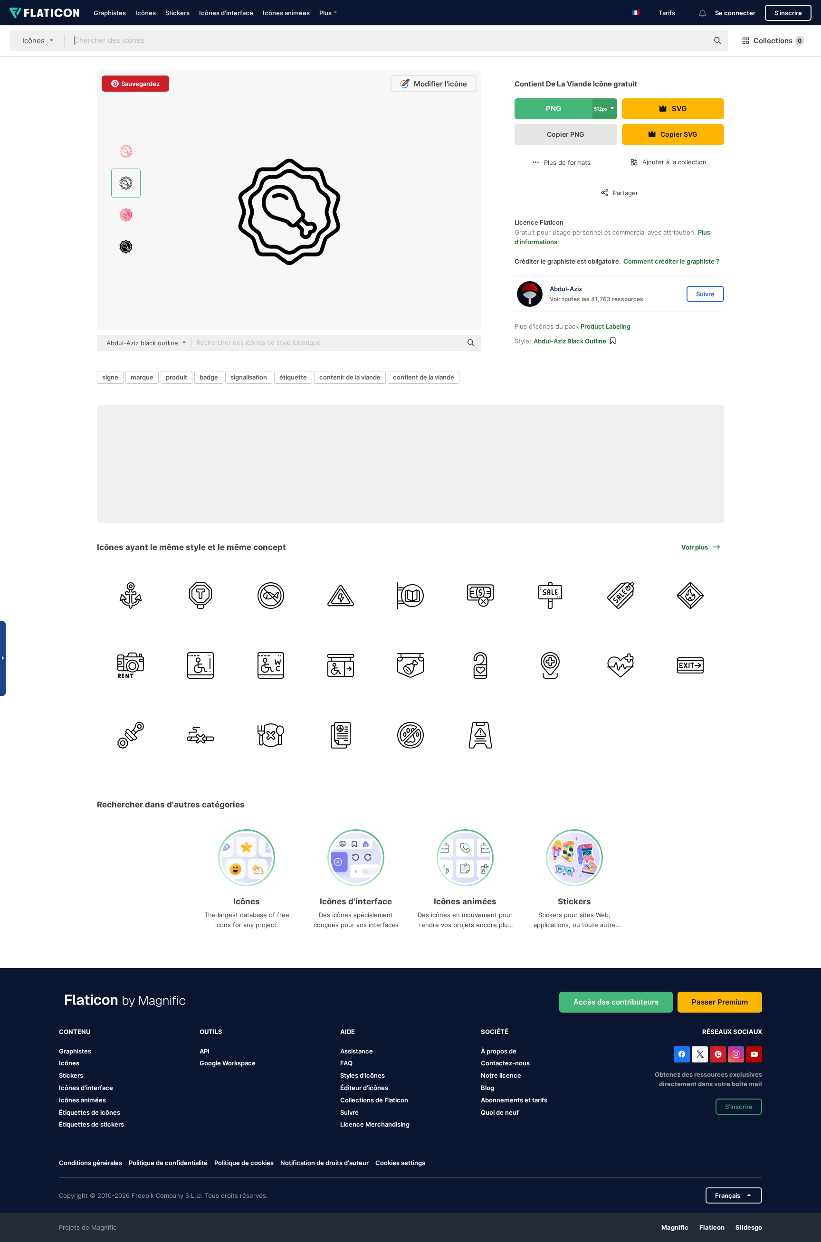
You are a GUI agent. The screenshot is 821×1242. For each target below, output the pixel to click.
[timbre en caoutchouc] (130, 735)
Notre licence (501, 1075)
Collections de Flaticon (374, 1100)
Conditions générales (90, 1162)
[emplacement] (550, 665)
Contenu (74, 1031)
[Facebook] (682, 1054)
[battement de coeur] (620, 665)
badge (209, 377)
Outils (211, 1031)
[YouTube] (754, 1054)
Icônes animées (286, 13)
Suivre (349, 1112)
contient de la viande (423, 377)
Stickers (177, 13)
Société (494, 1031)
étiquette (293, 377)
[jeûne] (270, 735)
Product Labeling (605, 326)
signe (110, 377)
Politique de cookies (244, 1162)
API (205, 1051)
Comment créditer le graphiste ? (671, 261)
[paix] (340, 735)
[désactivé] (340, 665)
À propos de (498, 1051)
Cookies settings (400, 1162)
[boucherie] (410, 665)
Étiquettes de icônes (89, 1112)
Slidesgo (748, 1227)
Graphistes (110, 13)
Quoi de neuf (500, 1112)
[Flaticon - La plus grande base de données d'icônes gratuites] (44, 13)
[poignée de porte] (480, 665)
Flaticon (712, 1227)
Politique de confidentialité (168, 1162)
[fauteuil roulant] (200, 665)
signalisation (248, 377)
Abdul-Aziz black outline (570, 341)
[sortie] (690, 665)
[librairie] (410, 595)
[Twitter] (700, 1054)
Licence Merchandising (375, 1124)
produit (176, 377)
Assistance (356, 1051)
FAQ (346, 1063)
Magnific (674, 1227)
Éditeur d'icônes (364, 1087)
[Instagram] (736, 1054)
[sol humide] (480, 735)
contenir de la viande (350, 377)
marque (142, 377)
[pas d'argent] (480, 595)
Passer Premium (720, 1001)
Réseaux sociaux (732, 1031)
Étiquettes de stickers (91, 1124)
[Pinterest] (718, 1054)
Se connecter (735, 13)
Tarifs (667, 13)
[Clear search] (696, 40)
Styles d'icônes (362, 1075)
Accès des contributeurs (616, 1001)
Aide (347, 1031)
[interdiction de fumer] (200, 735)
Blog (487, 1087)
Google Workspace (228, 1063)
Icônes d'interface (226, 13)
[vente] (550, 595)
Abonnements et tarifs (514, 1100)
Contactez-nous (505, 1063)
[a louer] (130, 665)
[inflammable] (690, 595)
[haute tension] (340, 595)
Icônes (145, 13)
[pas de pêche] (270, 595)
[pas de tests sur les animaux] (410, 735)
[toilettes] (270, 665)
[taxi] (200, 595)
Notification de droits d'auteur (324, 1162)
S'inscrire (788, 13)
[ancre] (130, 595)
